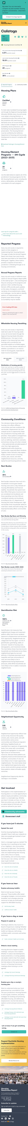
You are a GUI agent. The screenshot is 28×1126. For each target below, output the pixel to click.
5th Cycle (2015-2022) (20, 359)
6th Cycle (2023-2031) (8, 359)
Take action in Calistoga (5, 38)
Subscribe (6, 1110)
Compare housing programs (14, 17)
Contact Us (14, 1032)
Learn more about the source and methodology (12, 234)
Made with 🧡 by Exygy (7, 1121)
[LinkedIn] (19, 38)
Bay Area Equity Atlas (12, 564)
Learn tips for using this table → (10, 231)
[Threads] (26, 38)
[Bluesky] (22, 38)
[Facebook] (15, 38)
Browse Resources (14, 1060)
